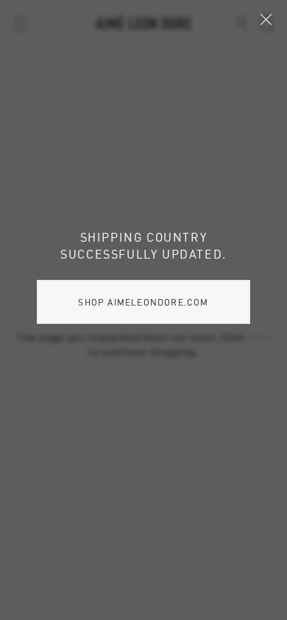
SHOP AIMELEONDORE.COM (143, 302)
